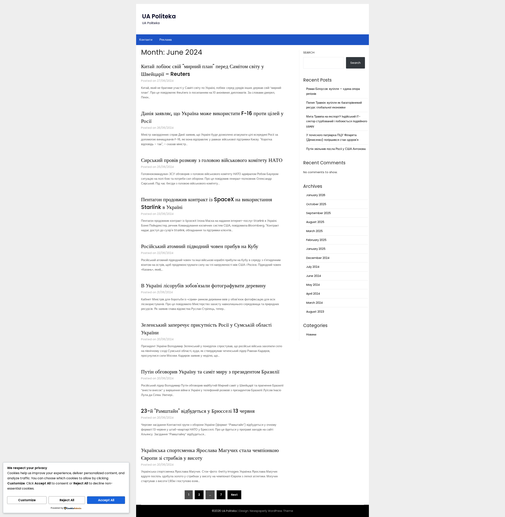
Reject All (67, 500)
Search (308, 52)
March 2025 (314, 231)
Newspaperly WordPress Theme (271, 511)
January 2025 (315, 249)
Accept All (106, 500)
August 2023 (315, 311)
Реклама (165, 40)
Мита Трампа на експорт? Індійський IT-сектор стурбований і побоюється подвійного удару (336, 121)
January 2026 (315, 195)
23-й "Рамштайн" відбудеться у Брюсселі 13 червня (198, 411)
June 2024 (313, 276)
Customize (27, 500)
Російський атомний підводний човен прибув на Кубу (199, 246)
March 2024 (314, 303)
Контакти (145, 40)
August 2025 (315, 222)
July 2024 (312, 267)
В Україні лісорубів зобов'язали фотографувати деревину (203, 285)
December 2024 (317, 258)
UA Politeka (159, 16)
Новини (311, 334)
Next (234, 495)
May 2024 (313, 285)
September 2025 (318, 213)
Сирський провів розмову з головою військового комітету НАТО (211, 160)
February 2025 (316, 240)
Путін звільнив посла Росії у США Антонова (336, 149)
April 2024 (313, 293)
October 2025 (316, 204)
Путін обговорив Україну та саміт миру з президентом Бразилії (210, 371)
